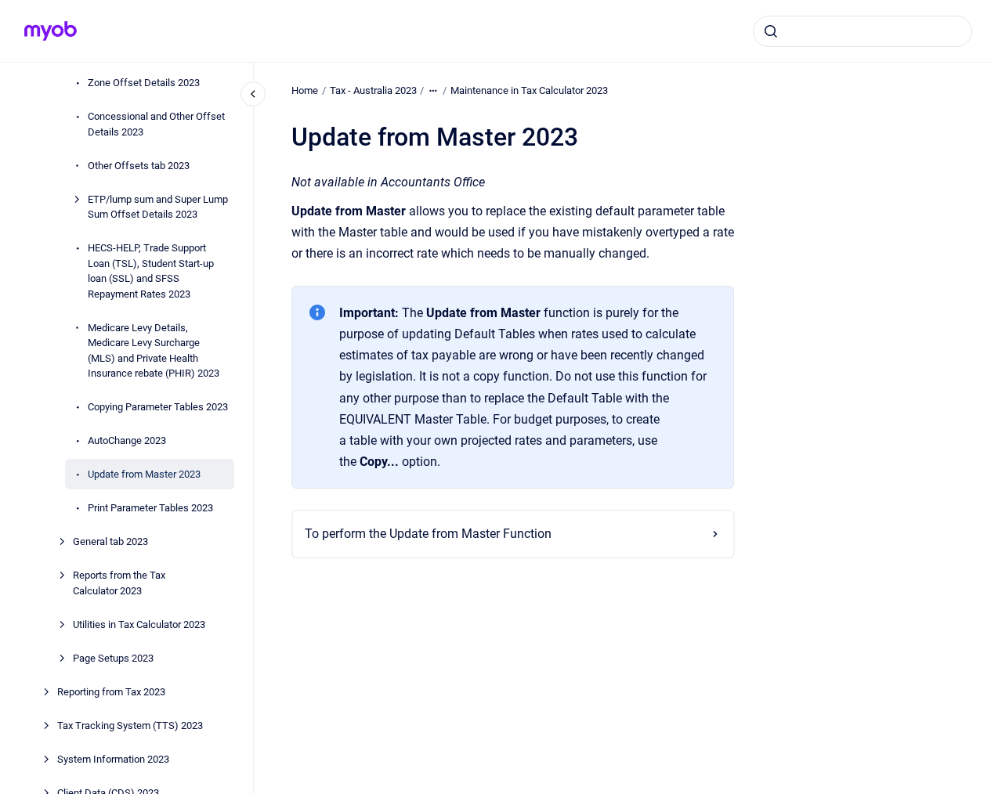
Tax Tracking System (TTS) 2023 (130, 725)
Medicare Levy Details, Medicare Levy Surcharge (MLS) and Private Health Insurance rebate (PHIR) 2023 (153, 351)
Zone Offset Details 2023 (144, 82)
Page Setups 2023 (113, 658)
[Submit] (770, 31)
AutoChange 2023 (127, 440)
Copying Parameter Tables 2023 (158, 407)
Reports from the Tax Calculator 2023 (119, 583)
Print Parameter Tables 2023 (150, 508)
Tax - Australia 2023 (373, 90)
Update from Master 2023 (144, 474)
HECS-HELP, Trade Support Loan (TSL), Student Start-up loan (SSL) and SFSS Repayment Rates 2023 (151, 271)
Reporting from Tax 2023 (111, 692)
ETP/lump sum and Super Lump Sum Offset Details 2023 (158, 207)
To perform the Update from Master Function (428, 533)
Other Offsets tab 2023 (139, 165)
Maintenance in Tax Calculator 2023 (529, 90)
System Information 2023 (113, 759)
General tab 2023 (110, 541)
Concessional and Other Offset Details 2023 (156, 124)
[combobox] (862, 31)
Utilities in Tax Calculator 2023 (139, 624)
